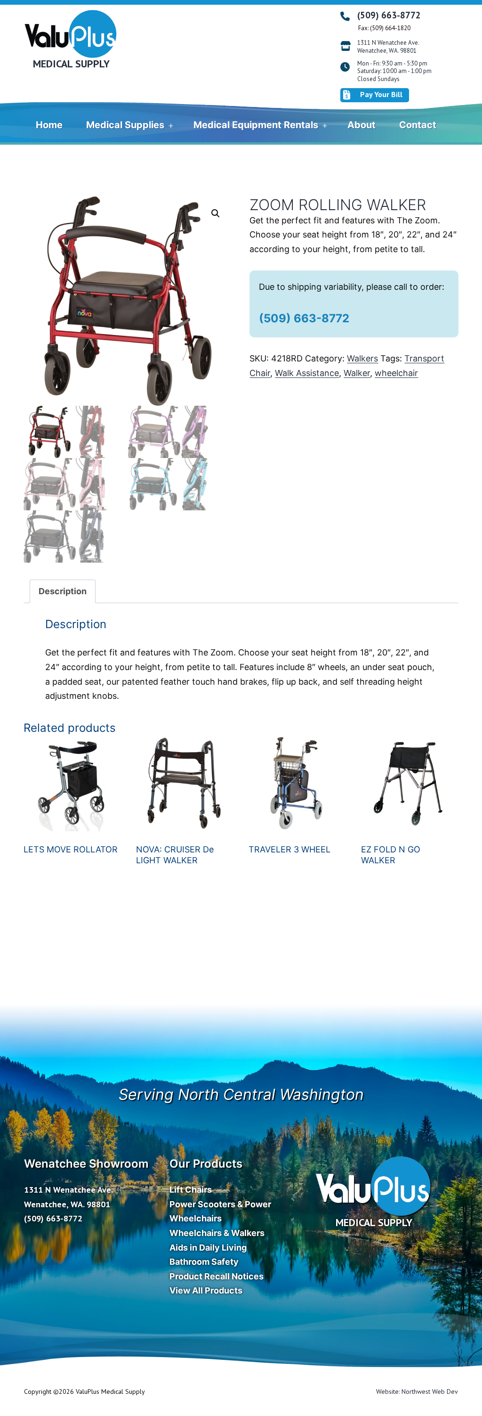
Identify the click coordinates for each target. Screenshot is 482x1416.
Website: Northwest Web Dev (417, 1391)
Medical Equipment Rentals (255, 125)
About (361, 125)
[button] (215, 213)
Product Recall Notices (216, 1276)
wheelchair (396, 373)
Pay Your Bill (381, 94)
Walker (357, 373)
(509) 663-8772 (389, 15)
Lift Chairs (190, 1190)
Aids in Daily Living (208, 1247)
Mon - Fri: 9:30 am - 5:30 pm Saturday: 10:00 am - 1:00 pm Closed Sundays (394, 71)
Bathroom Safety (204, 1262)
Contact (417, 125)
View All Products (205, 1290)
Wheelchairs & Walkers (217, 1233)
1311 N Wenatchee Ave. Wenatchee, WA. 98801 (388, 47)
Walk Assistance (307, 373)
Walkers (362, 358)
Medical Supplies (125, 125)
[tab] (63, 592)
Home (49, 125)
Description (63, 591)
